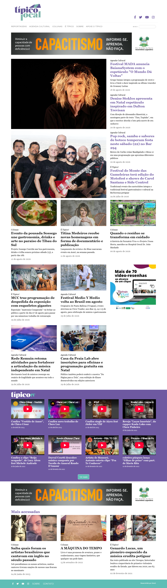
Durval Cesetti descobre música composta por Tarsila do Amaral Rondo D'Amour (63, 461)
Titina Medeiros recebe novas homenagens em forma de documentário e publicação (82, 239)
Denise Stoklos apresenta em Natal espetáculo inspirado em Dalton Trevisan (131, 104)
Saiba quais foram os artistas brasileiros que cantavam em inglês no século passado (30, 554)
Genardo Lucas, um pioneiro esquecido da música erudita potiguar (130, 552)
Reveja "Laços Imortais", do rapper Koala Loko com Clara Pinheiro (139, 424)
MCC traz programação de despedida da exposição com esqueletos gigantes (33, 301)
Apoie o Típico (94, 26)
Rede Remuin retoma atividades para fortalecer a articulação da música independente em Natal (32, 364)
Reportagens (19, 26)
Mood (154, 583)
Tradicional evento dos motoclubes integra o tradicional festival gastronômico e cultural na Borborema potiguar (131, 189)
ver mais (84, 477)
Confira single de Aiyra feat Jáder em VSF (101, 423)
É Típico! (114, 167)
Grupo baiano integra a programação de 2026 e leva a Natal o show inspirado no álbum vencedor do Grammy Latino (133, 83)
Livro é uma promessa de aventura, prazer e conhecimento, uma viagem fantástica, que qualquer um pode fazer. (81, 555)
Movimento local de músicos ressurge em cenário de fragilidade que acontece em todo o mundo (32, 377)
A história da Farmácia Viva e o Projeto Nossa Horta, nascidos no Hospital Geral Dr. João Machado (131, 244)
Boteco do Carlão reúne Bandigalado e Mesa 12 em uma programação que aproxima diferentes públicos (132, 155)
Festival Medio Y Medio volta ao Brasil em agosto (81, 300)
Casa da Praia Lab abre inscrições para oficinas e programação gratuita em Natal (82, 364)
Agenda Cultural (39, 26)
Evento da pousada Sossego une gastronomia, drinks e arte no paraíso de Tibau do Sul (34, 239)
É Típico (69, 26)
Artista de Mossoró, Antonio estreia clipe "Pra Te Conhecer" (100, 460)
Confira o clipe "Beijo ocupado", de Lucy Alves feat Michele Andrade (25, 460)
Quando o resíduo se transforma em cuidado (130, 235)
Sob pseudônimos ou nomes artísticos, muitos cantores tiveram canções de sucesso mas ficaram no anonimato (34, 567)
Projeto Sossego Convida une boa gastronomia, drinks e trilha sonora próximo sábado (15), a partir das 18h (33, 252)
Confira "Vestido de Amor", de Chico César (27, 423)
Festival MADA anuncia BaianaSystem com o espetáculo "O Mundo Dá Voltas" (131, 70)
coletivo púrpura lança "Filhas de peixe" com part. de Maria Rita (139, 460)
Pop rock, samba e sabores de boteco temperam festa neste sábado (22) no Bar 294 (132, 142)
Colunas (15, 229)
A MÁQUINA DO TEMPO (81, 548)
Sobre (80, 26)
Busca (135, 26)
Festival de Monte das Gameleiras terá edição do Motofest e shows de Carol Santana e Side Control (132, 176)
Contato (48, 584)
